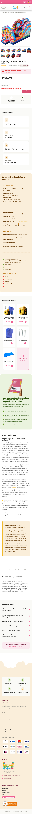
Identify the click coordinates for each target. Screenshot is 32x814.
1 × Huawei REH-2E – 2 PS (21, 221)
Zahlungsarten (5, 731)
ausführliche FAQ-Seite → (16, 646)
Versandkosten (16, 84)
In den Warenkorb (26, 91)
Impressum (4, 790)
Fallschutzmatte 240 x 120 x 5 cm (9, 362)
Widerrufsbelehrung (6, 792)
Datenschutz (5, 788)
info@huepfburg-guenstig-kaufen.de (12, 775)
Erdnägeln (13, 487)
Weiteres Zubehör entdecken (23, 359)
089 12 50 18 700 (7, 778)
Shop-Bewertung (24, 65)
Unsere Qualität (5, 715)
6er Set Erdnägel (23, 340)
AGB (3, 794)
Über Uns (4, 712)
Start (3, 12)
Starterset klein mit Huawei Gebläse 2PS (9, 318)
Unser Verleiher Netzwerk (7, 717)
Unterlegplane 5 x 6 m (9, 340)
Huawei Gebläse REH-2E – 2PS (23, 318)
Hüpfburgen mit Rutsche (9, 12)
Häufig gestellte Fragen (7, 729)
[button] (3, 7)
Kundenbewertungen (6, 719)
